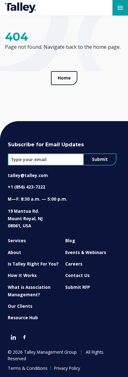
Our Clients (20, 306)
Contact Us (77, 275)
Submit (100, 159)
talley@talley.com (28, 175)
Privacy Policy (67, 368)
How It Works (22, 275)
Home (64, 78)
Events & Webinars (85, 252)
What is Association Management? (29, 291)
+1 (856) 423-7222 (26, 187)
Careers (73, 264)
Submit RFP (77, 287)
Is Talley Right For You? (33, 264)
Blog (70, 240)
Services (17, 240)
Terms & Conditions (28, 368)
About (14, 252)
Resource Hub (23, 317)
